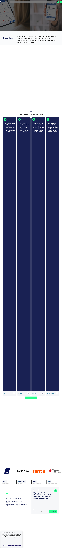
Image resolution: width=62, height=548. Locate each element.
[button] (1, 15)
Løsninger (31, 111)
